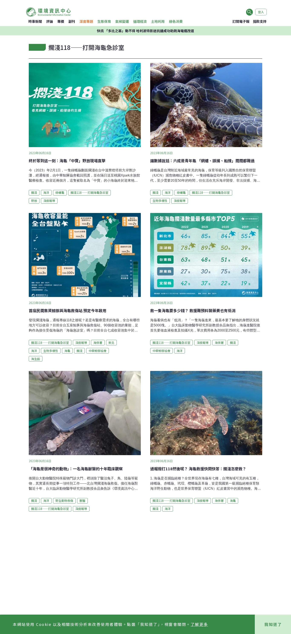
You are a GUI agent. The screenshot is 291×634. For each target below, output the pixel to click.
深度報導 (49, 200)
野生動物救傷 (64, 500)
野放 (34, 200)
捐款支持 (260, 21)
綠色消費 (176, 21)
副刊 (71, 21)
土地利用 (158, 21)
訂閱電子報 (240, 21)
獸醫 (82, 500)
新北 (111, 342)
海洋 (46, 192)
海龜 (67, 351)
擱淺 (34, 192)
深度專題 (86, 21)
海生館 (35, 359)
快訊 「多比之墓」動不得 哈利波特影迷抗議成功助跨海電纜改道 (145, 30)
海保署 (97, 342)
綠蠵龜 (59, 192)
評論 (49, 21)
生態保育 (104, 21)
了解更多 (199, 624)
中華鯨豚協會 (98, 351)
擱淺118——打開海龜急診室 (89, 192)
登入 (261, 12)
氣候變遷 (122, 21)
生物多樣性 (160, 200)
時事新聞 (35, 21)
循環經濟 (140, 21)
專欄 (60, 21)
